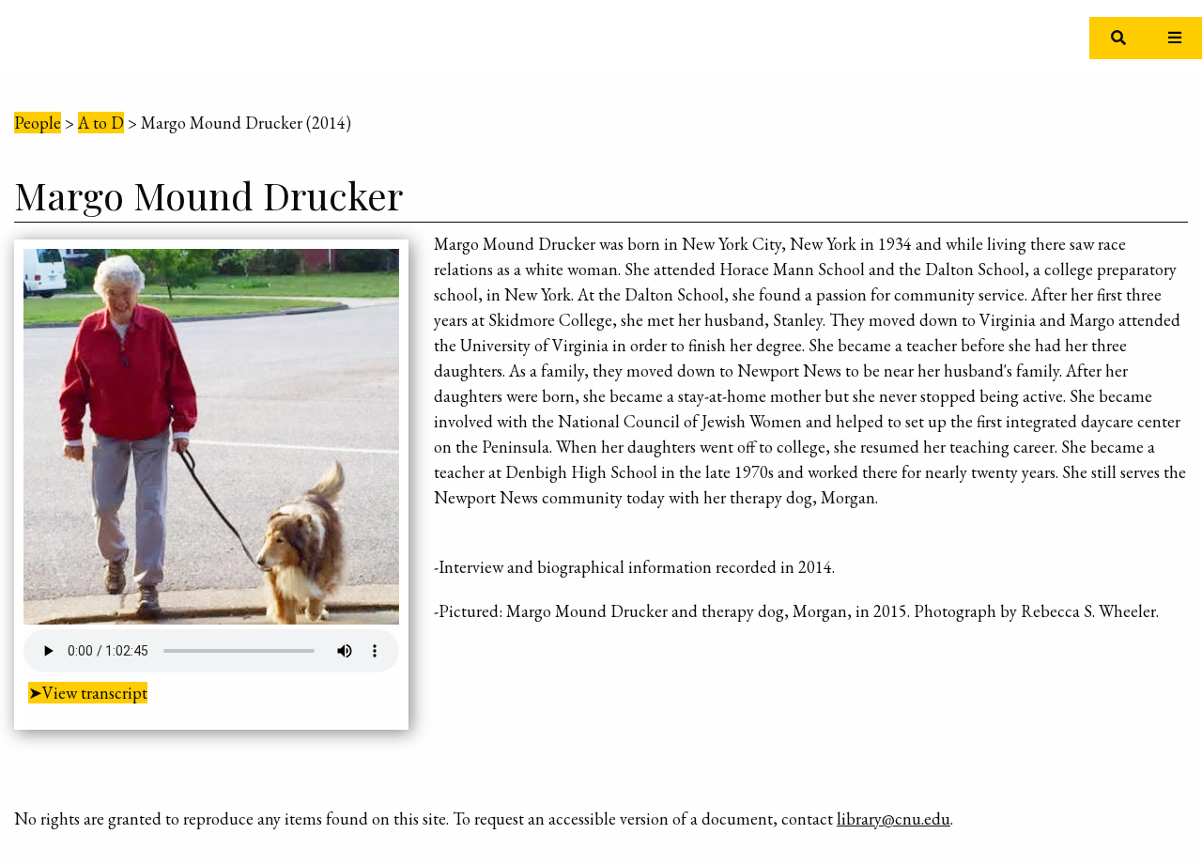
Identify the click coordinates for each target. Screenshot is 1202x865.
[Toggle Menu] (1174, 38)
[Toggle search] (1118, 38)
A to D (101, 122)
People (37, 122)
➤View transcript (87, 692)
